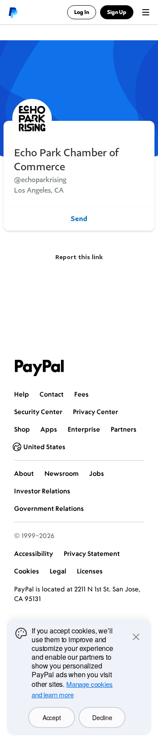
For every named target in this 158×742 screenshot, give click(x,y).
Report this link (79, 256)
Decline (102, 717)
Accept (52, 717)
